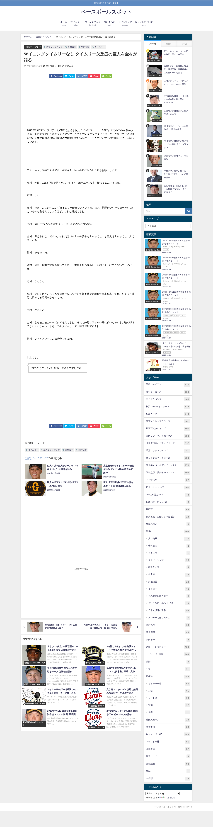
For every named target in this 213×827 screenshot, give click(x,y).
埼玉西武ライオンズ (167, 428)
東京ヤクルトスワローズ (167, 421)
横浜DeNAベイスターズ (167, 406)
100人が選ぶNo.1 (167, 495)
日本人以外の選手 (168, 610)
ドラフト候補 (167, 741)
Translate (170, 797)
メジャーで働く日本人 (168, 617)
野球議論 (167, 764)
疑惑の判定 (167, 524)
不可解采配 (167, 480)
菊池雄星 (168, 582)
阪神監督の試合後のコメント (167, 472)
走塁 (168, 712)
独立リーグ (167, 756)
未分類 (167, 778)
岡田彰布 (167, 639)
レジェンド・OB (167, 734)
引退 (167, 669)
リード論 (168, 698)
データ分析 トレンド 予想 (168, 603)
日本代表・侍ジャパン (167, 502)
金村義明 (72, 47)
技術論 (167, 676)
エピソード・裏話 (167, 654)
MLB (167, 531)
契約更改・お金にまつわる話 (167, 517)
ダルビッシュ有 (168, 560)
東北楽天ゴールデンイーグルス (167, 465)
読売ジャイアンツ (33, 47)
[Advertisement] (81, 105)
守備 (168, 705)
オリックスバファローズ (167, 458)
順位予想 (167, 727)
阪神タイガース (167, 392)
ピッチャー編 (168, 683)
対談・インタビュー (167, 647)
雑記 (167, 771)
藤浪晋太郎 (168, 567)
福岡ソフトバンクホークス (167, 436)
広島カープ (167, 414)
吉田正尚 (168, 553)
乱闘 (167, 661)
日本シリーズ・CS (167, 487)
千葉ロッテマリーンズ (167, 450)
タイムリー (100, 47)
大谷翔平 (168, 538)
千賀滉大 (168, 546)
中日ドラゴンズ (167, 399)
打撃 (168, 691)
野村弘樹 (85, 47)
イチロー (168, 589)
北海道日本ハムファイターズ (167, 443)
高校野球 (167, 749)
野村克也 (167, 625)
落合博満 (167, 632)
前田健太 (168, 574)
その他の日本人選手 (168, 596)
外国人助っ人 (167, 719)
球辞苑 (167, 509)
